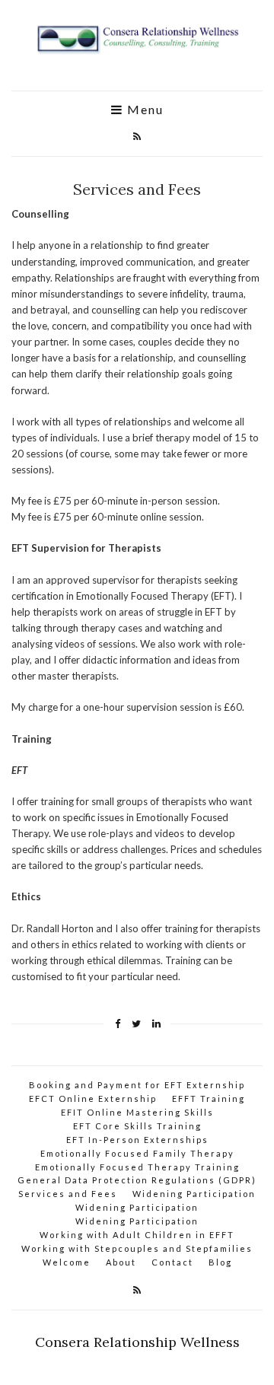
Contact (172, 1262)
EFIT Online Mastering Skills (137, 1112)
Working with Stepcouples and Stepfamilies (137, 1248)
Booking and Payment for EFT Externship (137, 1085)
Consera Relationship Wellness (137, 1342)
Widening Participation (194, 1194)
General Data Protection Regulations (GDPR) (137, 1180)
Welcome (67, 1262)
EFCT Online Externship (93, 1098)
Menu (143, 109)
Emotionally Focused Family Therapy (137, 1153)
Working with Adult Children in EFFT (137, 1235)
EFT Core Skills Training (137, 1126)
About (121, 1262)
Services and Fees (67, 1194)
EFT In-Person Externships (137, 1140)
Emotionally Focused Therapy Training (137, 1167)
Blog (220, 1262)
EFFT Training (208, 1098)
